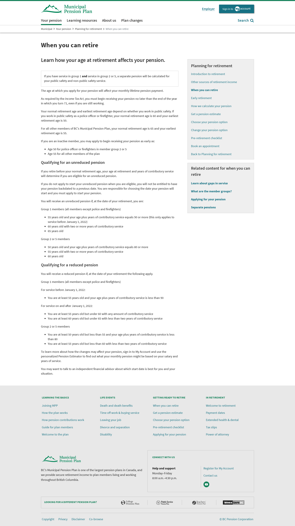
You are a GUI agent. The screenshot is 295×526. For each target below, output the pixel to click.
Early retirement (201, 98)
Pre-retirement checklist (206, 138)
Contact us (210, 475)
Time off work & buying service (119, 413)
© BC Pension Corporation (236, 519)
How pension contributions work (63, 420)
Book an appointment (205, 146)
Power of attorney (217, 434)
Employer (208, 9)
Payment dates (215, 413)
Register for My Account (218, 468)
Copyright (48, 519)
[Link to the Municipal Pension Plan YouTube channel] (206, 484)
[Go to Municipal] (66, 9)
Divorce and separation (115, 427)
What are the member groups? (211, 191)
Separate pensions (203, 207)
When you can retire (166, 406)
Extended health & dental (222, 420)
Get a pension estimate (206, 114)
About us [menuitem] (109, 20)
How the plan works (55, 413)
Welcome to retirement (221, 406)
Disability (106, 434)
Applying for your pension (208, 199)
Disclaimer (78, 519)
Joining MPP (50, 406)
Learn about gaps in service (209, 183)
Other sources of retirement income (214, 82)
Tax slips (211, 427)
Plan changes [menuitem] (132, 20)
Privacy (62, 519)
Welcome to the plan (55, 434)
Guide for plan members (57, 427)
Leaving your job (110, 420)
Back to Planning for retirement (211, 154)
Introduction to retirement (208, 74)
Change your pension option (209, 130)
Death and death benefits (116, 406)
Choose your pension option (209, 122)
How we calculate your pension (211, 106)
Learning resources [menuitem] (82, 20)
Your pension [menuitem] (51, 20)
